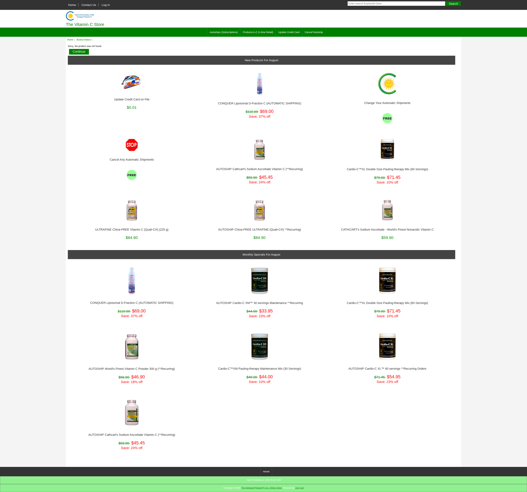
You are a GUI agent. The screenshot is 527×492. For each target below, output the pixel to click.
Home (72, 4)
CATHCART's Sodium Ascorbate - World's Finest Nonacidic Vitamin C (387, 229)
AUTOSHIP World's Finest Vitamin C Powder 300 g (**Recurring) (132, 368)
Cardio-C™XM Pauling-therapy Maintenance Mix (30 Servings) (259, 368)
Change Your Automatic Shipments (387, 103)
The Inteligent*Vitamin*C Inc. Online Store (261, 488)
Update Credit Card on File (131, 99)
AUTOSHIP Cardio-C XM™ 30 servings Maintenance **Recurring (259, 303)
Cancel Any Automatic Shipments (132, 159)
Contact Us (89, 4)
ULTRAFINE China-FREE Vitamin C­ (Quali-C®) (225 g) (131, 229)
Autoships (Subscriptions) (224, 32)
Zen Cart (299, 488)
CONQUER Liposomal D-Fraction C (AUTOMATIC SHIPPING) (259, 103)
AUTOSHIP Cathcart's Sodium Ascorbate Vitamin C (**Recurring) (259, 169)
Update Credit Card (289, 32)
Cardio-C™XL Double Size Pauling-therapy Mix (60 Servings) (387, 169)
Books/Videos (84, 39)
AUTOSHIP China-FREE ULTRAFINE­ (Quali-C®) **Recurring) (259, 229)
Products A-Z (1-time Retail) (258, 32)
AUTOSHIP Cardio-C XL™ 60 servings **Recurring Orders (387, 368)
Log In (106, 4)
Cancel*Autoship (314, 32)
